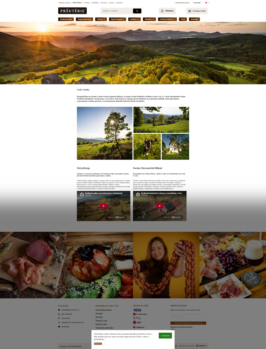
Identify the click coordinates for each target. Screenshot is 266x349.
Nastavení (98, 343)
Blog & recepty (64, 3)
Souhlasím (165, 336)
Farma (112, 3)
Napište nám (101, 324)
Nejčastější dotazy (183, 3)
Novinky (99, 317)
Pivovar (104, 3)
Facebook (66, 318)
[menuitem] (66, 19)
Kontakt (197, 3)
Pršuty (87, 3)
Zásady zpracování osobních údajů (181, 328)
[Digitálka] (193, 346)
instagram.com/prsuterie (73, 322)
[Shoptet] (176, 346)
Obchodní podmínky (105, 328)
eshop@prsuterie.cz (70, 310)
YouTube (65, 326)
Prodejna (95, 3)
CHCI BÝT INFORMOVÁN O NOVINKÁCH (188, 323)
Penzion (119, 3)
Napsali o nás (101, 320)
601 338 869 (67, 314)
